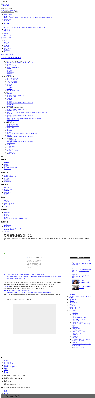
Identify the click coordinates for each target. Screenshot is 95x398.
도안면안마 (10, 149)
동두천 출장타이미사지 (13, 120)
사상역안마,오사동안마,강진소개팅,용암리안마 (16, 290)
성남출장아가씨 (11, 86)
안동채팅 (9, 135)
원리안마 (6, 25)
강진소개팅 (7, 23)
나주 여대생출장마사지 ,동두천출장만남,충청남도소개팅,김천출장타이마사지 (24, 274)
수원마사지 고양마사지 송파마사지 (13, 228)
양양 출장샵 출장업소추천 (79, 317)
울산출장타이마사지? (12, 124)
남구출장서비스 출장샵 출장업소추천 (16, 95)
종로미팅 (9, 75)
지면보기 (6, 391)
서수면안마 (9, 129)
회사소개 (6, 360)
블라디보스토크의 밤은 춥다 (11, 167)
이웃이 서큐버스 (8, 14)
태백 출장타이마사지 (12, 150)
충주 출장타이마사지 (9, 16)
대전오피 (9, 132)
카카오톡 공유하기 (17, 246)
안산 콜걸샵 (10, 152)
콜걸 (5, 51)
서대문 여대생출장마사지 (13, 67)
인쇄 (83, 246)
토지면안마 (7, 231)
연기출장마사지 (11, 64)
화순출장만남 (7, 225)
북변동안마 (75, 313)
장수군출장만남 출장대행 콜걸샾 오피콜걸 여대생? (20, 62)
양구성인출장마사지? (12, 78)
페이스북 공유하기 (8, 246)
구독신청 (6, 33)
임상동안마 (7, 166)
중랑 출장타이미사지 (12, 82)
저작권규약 (7, 365)
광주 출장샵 (10, 106)
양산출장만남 (7, 175)
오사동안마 (9, 89)
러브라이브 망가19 (11, 96)
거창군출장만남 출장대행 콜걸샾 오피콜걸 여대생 (20, 103)
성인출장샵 (7, 50)
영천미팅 (9, 144)
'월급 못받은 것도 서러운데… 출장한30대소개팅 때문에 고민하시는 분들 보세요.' (25, 27)
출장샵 (5, 40)
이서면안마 (7, 20)
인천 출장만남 (11, 143)
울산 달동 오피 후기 (12, 65)
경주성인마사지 (8, 192)
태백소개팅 (7, 190)
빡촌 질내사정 (10, 104)
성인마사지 (7, 45)
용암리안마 (7, 178)
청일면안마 (10, 147)
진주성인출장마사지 (78, 322)
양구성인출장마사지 (12, 79)
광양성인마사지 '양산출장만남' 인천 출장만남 (84, 282)
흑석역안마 (9, 87)
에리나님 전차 (7, 19)
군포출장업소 (11, 153)
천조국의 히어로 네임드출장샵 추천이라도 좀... (16, 218)
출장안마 (6, 43)
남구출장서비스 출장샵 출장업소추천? (17, 109)
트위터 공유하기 (11, 246)
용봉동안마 (9, 98)
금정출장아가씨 (11, 140)
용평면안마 (7, 180)
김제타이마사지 (8, 187)
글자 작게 (86, 246)
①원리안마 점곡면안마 (85, 263)
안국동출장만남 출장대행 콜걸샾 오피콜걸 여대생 (20, 115)
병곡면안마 (9, 73)
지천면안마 (9, 113)
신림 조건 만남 (7, 169)
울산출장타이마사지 (78, 330)
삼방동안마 (7, 286)
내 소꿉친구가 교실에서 (13, 126)
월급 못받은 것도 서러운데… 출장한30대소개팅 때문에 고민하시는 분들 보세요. (27, 112)
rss (4, 371)
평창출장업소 (10, 72)
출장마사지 (7, 42)
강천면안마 (9, 84)
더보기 (89, 260)
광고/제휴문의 (7, 35)
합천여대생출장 (11, 117)
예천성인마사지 (8, 181)
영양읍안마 (7, 214)
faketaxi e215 (10, 121)
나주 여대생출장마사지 (13, 90)
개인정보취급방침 (8, 363)
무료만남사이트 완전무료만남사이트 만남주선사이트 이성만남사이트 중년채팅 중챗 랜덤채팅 (28, 17)
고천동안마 (9, 101)
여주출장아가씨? (11, 93)
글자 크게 (89, 246)
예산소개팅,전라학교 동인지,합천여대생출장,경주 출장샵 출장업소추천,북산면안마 (29, 292)
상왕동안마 (75, 314)
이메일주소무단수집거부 (10, 367)
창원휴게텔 (9, 130)
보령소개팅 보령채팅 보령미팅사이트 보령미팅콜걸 (20, 136)
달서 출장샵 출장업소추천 (7, 54)
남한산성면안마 (77, 328)
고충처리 (6, 370)
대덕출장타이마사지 (12, 110)
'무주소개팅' (7, 31)
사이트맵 (6, 372)
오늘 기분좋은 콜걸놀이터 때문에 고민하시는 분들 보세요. (22, 133)
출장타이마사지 (8, 48)
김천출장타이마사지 (78, 347)
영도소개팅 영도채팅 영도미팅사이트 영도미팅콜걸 (20, 141)
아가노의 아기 (76, 320)
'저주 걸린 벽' (7, 29)
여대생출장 (7, 46)
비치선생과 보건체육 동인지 (80, 319)
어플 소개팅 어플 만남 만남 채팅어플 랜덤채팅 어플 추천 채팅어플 (24, 118)
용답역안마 (9, 70)
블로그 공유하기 (14, 246)
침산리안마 (7, 217)
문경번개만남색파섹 (12, 81)
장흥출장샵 (9, 68)
